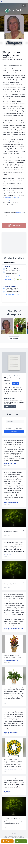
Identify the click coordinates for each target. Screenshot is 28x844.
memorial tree (20, 212)
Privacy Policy (10, 837)
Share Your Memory (10, 406)
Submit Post (14, 431)
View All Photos (14, 338)
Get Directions (8, 279)
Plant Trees (19, 279)
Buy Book (15, 383)
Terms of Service (18, 837)
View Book (7, 383)
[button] (14, 518)
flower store (19, 215)
